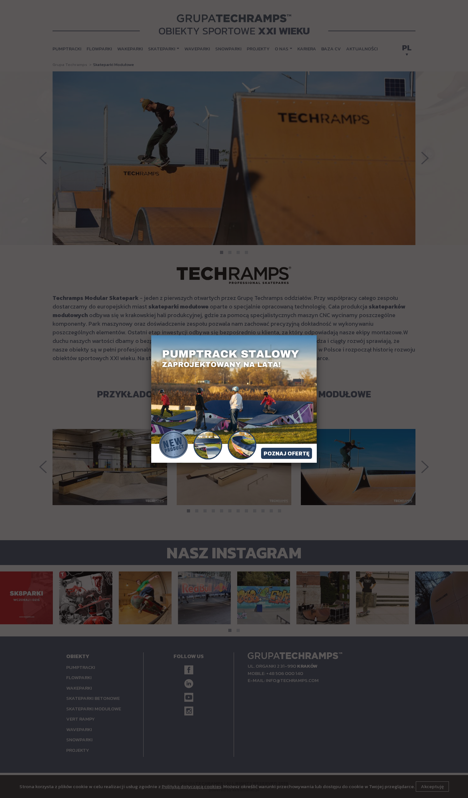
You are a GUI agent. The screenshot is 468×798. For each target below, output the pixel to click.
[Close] (317, 335)
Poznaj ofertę (286, 453)
